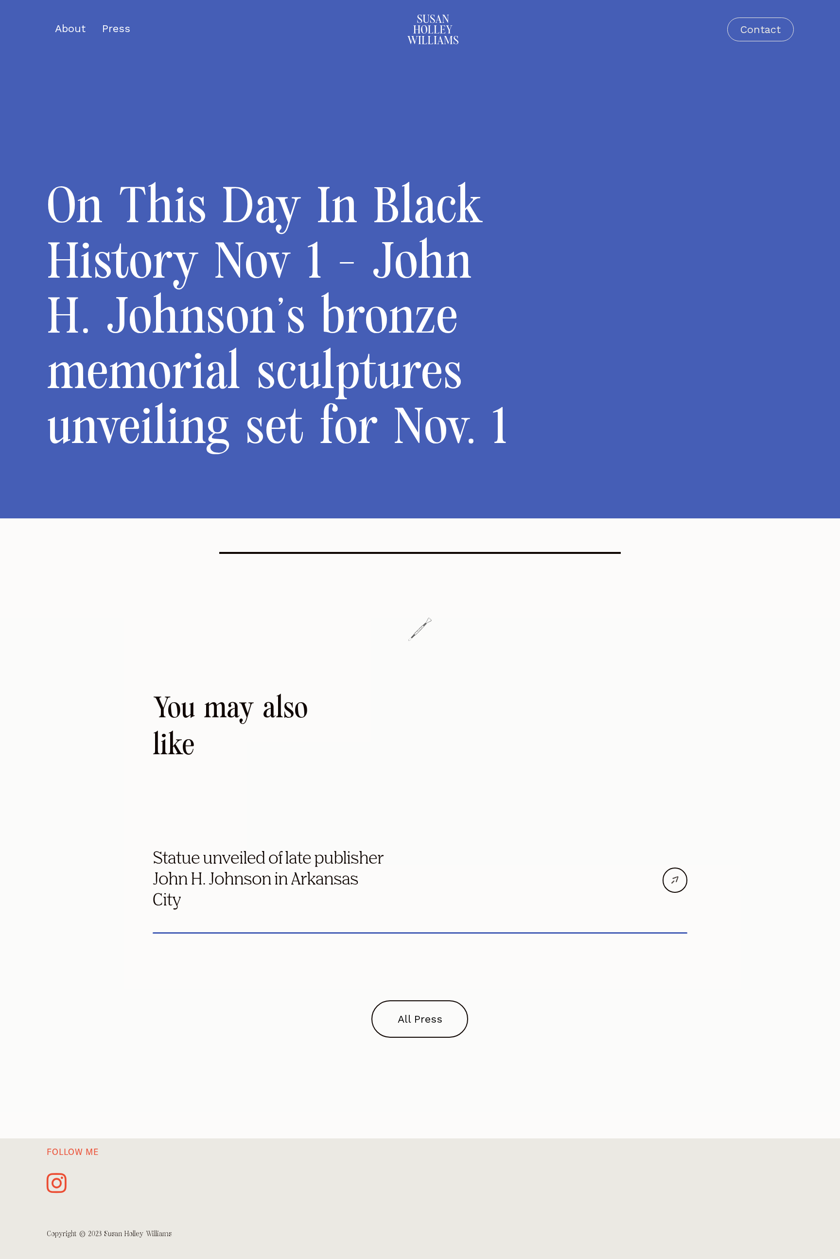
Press (116, 29)
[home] (432, 29)
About (70, 29)
